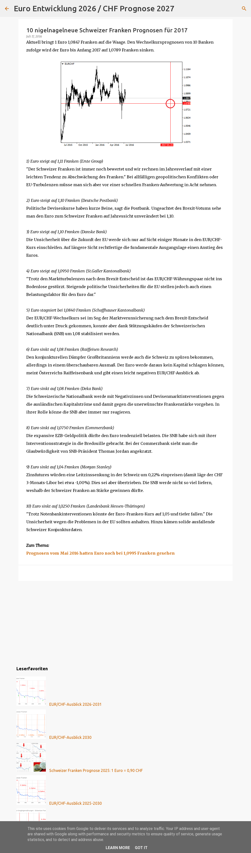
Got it (141, 847)
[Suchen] (181, 8)
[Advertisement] (125, 622)
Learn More (118, 847)
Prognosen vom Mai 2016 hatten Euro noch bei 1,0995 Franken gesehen (100, 553)
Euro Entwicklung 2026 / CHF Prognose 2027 (94, 8)
